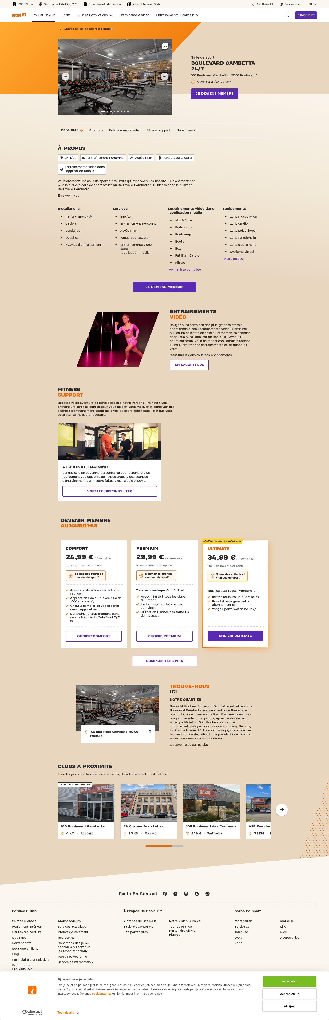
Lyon (238, 937)
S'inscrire (306, 15)
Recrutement (68, 937)
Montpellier (243, 921)
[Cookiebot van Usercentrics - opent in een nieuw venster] (32, 1012)
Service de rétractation (75, 962)
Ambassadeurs (69, 921)
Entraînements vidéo (125, 130)
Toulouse (241, 932)
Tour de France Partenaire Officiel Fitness (182, 930)
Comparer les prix (164, 661)
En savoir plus (68, 195)
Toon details (65, 1012)
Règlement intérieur (27, 926)
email (197, 894)
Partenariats (21, 943)
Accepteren (289, 981)
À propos (96, 130)
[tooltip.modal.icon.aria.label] (90, 216)
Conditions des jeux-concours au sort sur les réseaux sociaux (74, 947)
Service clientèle (24, 921)
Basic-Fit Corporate (138, 926)
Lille (283, 926)
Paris (238, 943)
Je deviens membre (215, 93)
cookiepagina (101, 993)
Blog (15, 954)
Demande (286, 15)
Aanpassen (287, 993)
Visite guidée (233, 258)
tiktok (207, 894)
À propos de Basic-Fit (139, 921)
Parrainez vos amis (72, 956)
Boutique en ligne (25, 948)
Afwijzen (289, 1006)
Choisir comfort (93, 636)
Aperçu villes (289, 937)
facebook (165, 894)
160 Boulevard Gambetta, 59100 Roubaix (221, 75)
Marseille (287, 921)
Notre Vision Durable (184, 921)
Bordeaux (242, 926)
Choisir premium (164, 636)
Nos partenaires (135, 932)
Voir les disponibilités (109, 491)
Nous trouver (187, 130)
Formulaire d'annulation (30, 959)
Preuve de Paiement (73, 932)
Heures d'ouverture (26, 932)
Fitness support (159, 130)
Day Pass (19, 937)
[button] (313, 4)
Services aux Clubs (72, 926)
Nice (283, 932)
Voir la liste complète (185, 269)
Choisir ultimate (235, 636)
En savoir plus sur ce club (189, 744)
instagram (186, 894)
